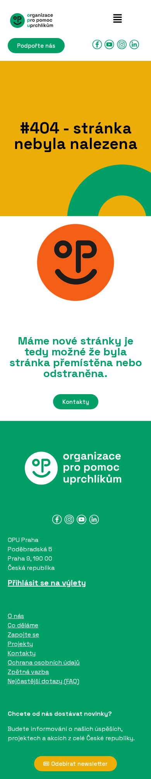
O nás (16, 616)
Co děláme (23, 625)
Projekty (20, 644)
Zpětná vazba (28, 672)
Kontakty (22, 653)
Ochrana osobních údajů (44, 662)
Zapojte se (23, 634)
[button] (117, 18)
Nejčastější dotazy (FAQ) (43, 681)
